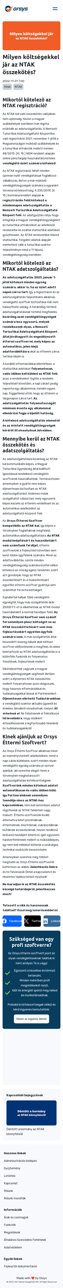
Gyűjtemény (12, 1168)
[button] (55, 9)
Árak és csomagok (16, 1217)
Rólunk (8, 1191)
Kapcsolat (10, 1183)
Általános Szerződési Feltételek (25, 1240)
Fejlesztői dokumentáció (20, 1266)
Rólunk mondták (15, 1198)
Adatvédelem (13, 1247)
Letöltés (9, 1176)
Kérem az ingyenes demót (31, 1018)
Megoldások (12, 1232)
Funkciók (10, 1225)
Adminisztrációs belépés (20, 1161)
